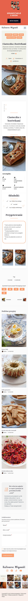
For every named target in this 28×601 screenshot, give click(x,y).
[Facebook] (4, 289)
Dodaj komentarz (7, 535)
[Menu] (25, 27)
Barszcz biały (5, 349)
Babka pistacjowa (6, 389)
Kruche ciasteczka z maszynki (9, 430)
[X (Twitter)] (10, 289)
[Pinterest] (16, 289)
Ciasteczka (9, 35)
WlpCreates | (5, 595)
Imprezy (16, 35)
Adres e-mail (6, 530)
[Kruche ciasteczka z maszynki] (14, 411)
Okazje (21, 35)
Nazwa (5, 525)
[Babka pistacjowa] (14, 371)
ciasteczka (17, 280)
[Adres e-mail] (4, 293)
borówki (10, 280)
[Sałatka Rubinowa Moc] (14, 452)
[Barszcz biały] (14, 330)
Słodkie (19, 37)
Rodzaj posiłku (11, 37)
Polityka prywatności (13, 595)
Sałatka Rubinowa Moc (7, 471)
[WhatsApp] (22, 289)
